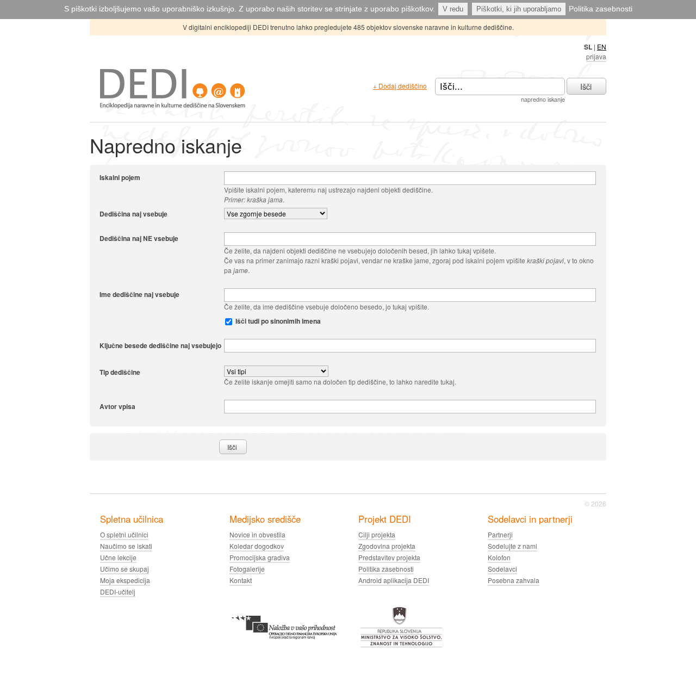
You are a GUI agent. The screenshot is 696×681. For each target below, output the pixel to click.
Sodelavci (502, 568)
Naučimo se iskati (126, 545)
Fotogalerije (247, 568)
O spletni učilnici (124, 534)
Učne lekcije (118, 557)
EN (601, 46)
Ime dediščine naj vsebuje (139, 294)
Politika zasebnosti (600, 8)
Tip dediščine (120, 371)
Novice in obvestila (257, 534)
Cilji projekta (376, 534)
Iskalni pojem (120, 177)
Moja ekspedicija (125, 580)
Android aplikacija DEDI (393, 580)
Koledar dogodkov (256, 545)
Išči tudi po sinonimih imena (278, 321)
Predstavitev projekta (389, 557)
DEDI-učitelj (117, 591)
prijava (596, 56)
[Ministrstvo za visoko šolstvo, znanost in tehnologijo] (401, 645)
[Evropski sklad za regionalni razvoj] (284, 645)
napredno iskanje (543, 99)
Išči (586, 86)
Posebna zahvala (513, 580)
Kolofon (499, 557)
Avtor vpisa (117, 406)
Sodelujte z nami (512, 545)
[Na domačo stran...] (172, 105)
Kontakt (240, 580)
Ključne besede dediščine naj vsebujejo (160, 345)
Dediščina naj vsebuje (133, 214)
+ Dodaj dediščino (400, 85)
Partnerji (500, 534)
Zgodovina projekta (386, 545)
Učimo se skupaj (124, 568)
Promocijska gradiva (259, 557)
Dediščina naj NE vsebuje (139, 238)
